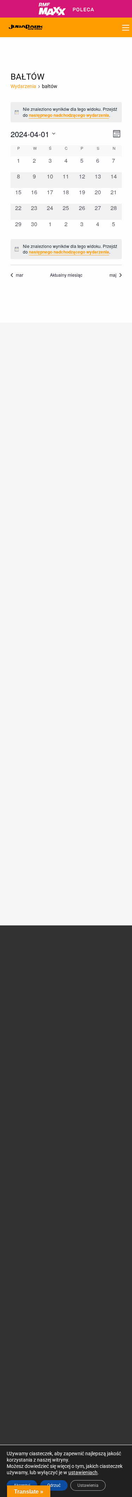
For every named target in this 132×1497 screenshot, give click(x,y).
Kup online (88, 1161)
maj (113, 275)
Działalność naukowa (30, 966)
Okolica (15, 1154)
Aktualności (20, 1042)
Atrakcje (86, 957)
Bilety (82, 1119)
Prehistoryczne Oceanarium (89, 990)
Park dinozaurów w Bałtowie (94, 969)
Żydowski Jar (87, 1082)
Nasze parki (20, 991)
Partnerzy (18, 1000)
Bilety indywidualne (94, 1129)
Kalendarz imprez (26, 1067)
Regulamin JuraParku (31, 1238)
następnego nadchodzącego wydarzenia (69, 115)
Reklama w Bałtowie (95, 1213)
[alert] (66, 249)
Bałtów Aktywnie (91, 1090)
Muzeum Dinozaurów (96, 980)
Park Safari (85, 1001)
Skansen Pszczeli (92, 1074)
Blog (12, 1058)
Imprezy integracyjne (29, 1213)
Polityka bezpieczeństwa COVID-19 (24, 1260)
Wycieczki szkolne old (30, 1196)
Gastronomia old (25, 1162)
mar (19, 275)
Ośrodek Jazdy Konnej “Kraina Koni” (97, 1055)
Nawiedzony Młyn (92, 1065)
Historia (15, 975)
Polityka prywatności (30, 1246)
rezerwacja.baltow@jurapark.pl (41, 1391)
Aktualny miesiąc (66, 275)
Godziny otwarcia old (30, 1129)
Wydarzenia (23, 86)
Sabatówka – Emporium (87, 1042)
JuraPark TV (20, 1050)
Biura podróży (22, 1204)
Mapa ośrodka (23, 1170)
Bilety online (86, 1171)
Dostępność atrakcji (28, 1137)
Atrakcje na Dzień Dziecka (92, 1101)
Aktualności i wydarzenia (26, 1020)
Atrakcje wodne (90, 1031)
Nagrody (16, 983)
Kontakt (82, 1205)
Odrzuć (54, 1485)
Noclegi (15, 1145)
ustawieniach (83, 1472)
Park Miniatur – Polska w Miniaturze (98, 1012)
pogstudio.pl (111, 1432)
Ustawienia (88, 1485)
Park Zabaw (86, 1022)
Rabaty (81, 1145)
